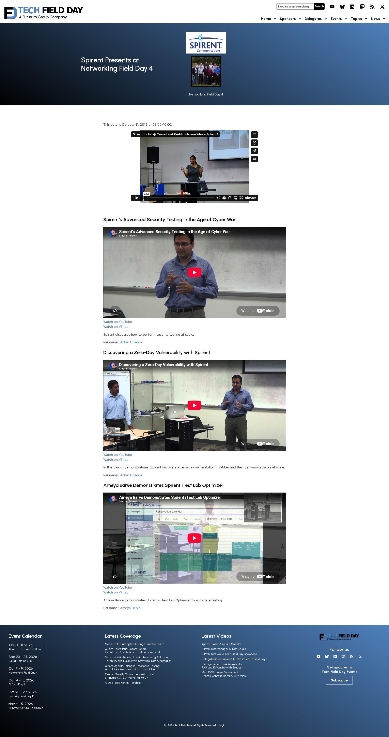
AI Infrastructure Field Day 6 (26, 708)
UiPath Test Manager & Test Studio (224, 649)
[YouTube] (332, 6)
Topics (356, 18)
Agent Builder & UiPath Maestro (221, 644)
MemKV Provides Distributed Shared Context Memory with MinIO (224, 674)
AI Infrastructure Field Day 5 (26, 649)
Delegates (313, 18)
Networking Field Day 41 (23, 672)
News (375, 18)
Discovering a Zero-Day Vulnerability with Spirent (156, 352)
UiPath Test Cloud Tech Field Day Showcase (229, 654)
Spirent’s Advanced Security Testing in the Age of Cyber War (169, 219)
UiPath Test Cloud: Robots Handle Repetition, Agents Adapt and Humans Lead (132, 650)
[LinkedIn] (352, 6)
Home (266, 18)
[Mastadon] (362, 6)
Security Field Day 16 (21, 696)
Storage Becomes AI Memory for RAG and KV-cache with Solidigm (222, 665)
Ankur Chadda (131, 342)
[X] (382, 6)
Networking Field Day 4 (206, 94)
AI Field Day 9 (17, 684)
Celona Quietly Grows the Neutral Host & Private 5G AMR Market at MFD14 (129, 676)
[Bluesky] (342, 6)
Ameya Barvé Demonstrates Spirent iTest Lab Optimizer (163, 485)
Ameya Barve (130, 608)
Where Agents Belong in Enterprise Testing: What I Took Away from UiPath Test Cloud (132, 667)
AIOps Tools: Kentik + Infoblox (123, 683)
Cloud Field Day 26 (20, 661)
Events (336, 18)
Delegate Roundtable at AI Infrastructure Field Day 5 (234, 659)
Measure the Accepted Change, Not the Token (134, 644)
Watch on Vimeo (115, 327)
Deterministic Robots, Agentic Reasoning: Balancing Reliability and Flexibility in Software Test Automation (138, 659)
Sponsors (288, 18)
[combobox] (295, 6)
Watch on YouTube (117, 322)
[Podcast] (372, 6)
